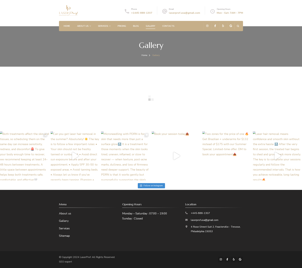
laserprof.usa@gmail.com (184, 13)
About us (83, 26)
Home (67, 26)
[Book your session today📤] (176, 155)
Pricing (122, 26)
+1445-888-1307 (141, 13)
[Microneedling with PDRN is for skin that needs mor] (125, 155)
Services (103, 26)
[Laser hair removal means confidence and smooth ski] (277, 155)
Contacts (168, 26)
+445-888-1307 (200, 213)
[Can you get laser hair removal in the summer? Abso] (75, 155)
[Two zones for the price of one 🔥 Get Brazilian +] (227, 155)
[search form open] (237, 26)
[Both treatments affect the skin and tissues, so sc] (24, 155)
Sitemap (64, 236)
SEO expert (65, 261)
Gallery (150, 26)
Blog (136, 26)
